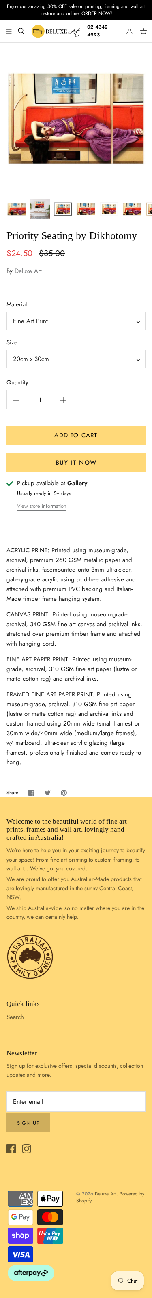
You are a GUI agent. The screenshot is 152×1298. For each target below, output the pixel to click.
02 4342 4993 (97, 30)
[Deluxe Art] (56, 31)
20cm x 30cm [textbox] (31, 359)
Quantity (17, 382)
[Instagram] (26, 1148)
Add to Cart (75, 435)
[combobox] (76, 321)
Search (15, 1017)
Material (16, 304)
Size (11, 342)
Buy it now (76, 462)
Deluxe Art (28, 270)
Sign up (28, 1123)
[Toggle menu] (9, 31)
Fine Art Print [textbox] (30, 321)
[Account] (130, 31)
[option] (76, 118)
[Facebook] (11, 1148)
